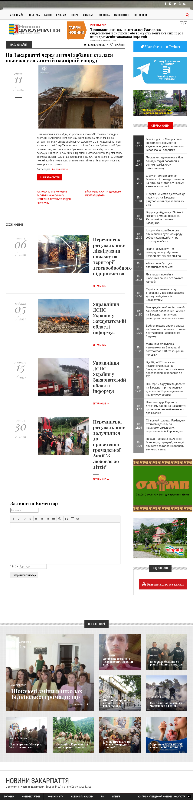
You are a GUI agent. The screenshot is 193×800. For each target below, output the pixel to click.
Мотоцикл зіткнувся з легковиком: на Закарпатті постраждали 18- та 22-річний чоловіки (165, 349)
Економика (108, 697)
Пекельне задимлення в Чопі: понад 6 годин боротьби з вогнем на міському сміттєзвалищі (165, 163)
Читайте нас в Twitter (162, 47)
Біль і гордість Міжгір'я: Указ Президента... (25, 746)
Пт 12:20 (138, 389)
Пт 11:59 (138, 407)
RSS (102, 796)
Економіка (104, 15)
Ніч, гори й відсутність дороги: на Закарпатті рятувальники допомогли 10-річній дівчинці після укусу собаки (165, 389)
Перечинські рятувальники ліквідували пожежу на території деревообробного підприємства (112, 256)
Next (185, 23)
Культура (61, 15)
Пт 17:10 (138, 181)
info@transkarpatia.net (79, 786)
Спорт (74, 15)
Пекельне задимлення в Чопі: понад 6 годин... (166, 704)
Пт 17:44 (138, 162)
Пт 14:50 (138, 312)
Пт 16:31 (138, 199)
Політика (34, 15)
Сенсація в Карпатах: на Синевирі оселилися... (72, 746)
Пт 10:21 (138, 444)
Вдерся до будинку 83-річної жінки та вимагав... (167, 663)
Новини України (31, 796)
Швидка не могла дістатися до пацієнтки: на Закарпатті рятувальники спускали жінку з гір (165, 199)
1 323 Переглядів (96, 44)
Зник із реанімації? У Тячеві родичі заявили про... (118, 661)
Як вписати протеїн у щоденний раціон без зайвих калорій (164, 278)
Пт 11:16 (138, 425)
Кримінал (88, 15)
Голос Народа (109, 656)
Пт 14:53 (138, 294)
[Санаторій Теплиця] (160, 538)
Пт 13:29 (138, 331)
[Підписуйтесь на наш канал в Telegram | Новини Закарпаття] (160, 69)
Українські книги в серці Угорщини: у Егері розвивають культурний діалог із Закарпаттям (165, 294)
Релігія (106, 738)
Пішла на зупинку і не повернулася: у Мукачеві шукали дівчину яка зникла (163, 252)
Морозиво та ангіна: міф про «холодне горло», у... (166, 746)
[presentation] (13, 519)
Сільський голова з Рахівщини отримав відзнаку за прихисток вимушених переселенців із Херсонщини (165, 426)
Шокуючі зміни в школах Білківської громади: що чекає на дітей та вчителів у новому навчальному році (165, 181)
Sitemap (116, 796)
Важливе (60, 738)
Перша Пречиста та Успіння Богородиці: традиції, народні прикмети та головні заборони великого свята (165, 444)
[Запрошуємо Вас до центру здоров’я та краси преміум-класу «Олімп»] (162, 485)
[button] (13, 518)
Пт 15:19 (138, 265)
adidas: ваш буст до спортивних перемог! (159, 265)
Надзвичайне (17, 15)
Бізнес (48, 15)
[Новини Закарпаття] (35, 29)
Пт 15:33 (138, 252)
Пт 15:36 (138, 235)
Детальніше (101, 286)
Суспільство (121, 15)
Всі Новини (140, 15)
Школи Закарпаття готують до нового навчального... (116, 703)
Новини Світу (55, 796)
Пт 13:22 (138, 349)
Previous (181, 23)
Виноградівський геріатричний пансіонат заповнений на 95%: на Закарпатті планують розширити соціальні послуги (165, 313)
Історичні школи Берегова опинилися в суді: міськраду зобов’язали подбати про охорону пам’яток (164, 236)
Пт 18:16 (138, 144)
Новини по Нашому (82, 796)
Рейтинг (120, 44)
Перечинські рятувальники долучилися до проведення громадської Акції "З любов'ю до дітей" (109, 444)
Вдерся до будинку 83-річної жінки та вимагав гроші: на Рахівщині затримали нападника (164, 217)
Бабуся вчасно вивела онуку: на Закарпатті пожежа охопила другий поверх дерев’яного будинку (165, 331)
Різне (152, 738)
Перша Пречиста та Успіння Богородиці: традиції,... (116, 744)
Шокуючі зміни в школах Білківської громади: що (46, 693)
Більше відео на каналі (165, 584)
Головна (9, 796)
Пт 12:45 (138, 369)
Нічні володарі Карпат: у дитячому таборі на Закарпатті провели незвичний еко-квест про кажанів (165, 407)
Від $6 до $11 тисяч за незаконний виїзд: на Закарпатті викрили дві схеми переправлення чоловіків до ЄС (165, 369)
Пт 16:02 (138, 217)
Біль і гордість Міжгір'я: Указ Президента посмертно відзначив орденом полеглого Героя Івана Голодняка (165, 144)
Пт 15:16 (138, 278)
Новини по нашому (18, 738)
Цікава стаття (51, 177)
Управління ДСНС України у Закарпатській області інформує (109, 318)
